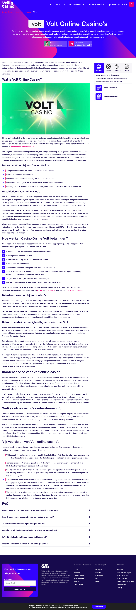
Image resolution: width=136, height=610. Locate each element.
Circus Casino (79, 579)
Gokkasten (99, 70)
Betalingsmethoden (23, 12)
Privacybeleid (121, 584)
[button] (131, 4)
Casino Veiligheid (122, 576)
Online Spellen (97, 4)
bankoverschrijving (75, 290)
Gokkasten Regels (110, 96)
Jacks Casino (79, 576)
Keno (97, 582)
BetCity (76, 582)
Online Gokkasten (110, 88)
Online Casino (57, 4)
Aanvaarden (99, 607)
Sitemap (119, 587)
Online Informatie (118, 4)
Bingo (127, 70)
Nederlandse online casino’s (22, 147)
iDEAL (39, 290)
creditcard (51, 290)
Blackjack (118, 70)
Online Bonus (77, 4)
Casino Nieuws (122, 579)
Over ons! (120, 570)
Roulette (108, 70)
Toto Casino (78, 584)
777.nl (76, 570)
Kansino (77, 573)
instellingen (83, 608)
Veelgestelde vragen (124, 573)
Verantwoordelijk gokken (125, 582)
